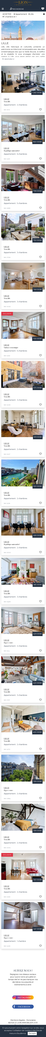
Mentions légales (17, 1020)
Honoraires (31, 1020)
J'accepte (32, 1033)
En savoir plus (7, 59)
